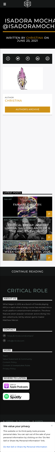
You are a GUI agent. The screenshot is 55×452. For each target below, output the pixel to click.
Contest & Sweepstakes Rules (16, 365)
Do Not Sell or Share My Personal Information (25, 447)
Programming (11, 243)
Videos (9, 421)
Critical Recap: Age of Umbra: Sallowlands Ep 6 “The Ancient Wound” (27, 228)
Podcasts (24, 421)
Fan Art (8, 199)
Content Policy (10, 362)
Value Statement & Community (17, 359)
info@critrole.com (15, 341)
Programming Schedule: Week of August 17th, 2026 (27, 250)
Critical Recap (28, 220)
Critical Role (27, 291)
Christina (34, 37)
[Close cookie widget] (52, 426)
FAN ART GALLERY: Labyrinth (27, 206)
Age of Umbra (11, 220)
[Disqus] (27, 151)
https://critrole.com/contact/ (20, 336)
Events (39, 421)
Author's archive (27, 109)
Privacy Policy (9, 368)
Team (5, 356)
